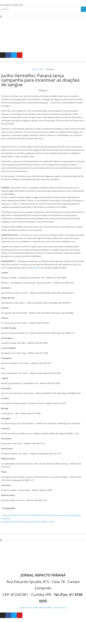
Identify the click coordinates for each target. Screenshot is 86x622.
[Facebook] (8, 55)
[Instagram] (3, 55)
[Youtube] (19, 55)
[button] (43, 61)
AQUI (35, 268)
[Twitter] (14, 55)
